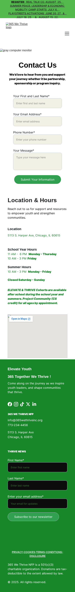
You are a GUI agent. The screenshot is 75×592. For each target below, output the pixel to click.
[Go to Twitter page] (28, 404)
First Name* (16, 460)
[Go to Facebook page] (10, 404)
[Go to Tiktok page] (22, 404)
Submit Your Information (37, 179)
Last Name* (16, 478)
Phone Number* (24, 132)
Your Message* (23, 150)
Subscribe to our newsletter (33, 517)
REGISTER (17, 1)
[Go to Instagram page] (16, 404)
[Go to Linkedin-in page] (34, 404)
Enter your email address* (26, 496)
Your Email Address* (27, 114)
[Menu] (67, 33)
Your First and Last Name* (31, 96)
